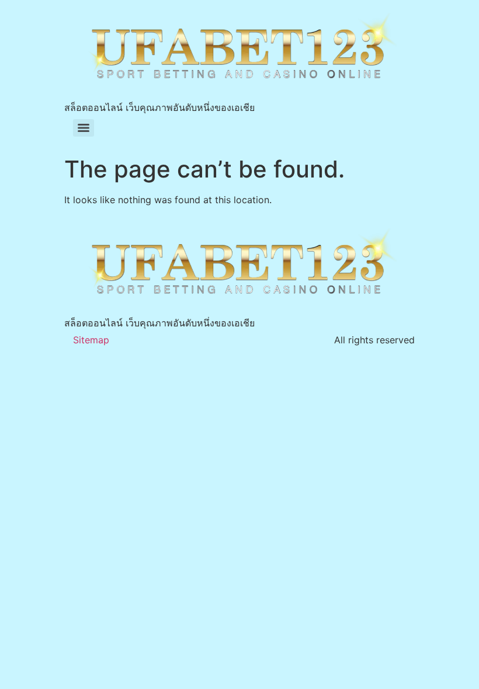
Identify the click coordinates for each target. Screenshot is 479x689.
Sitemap (91, 340)
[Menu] (83, 128)
